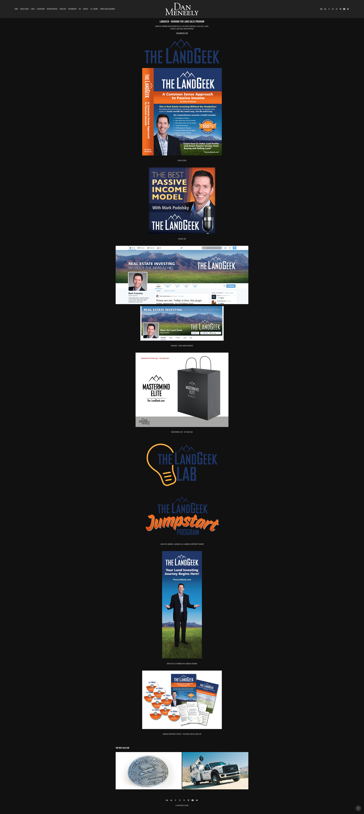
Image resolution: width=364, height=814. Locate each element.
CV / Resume (94, 9)
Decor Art (63, 9)
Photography (72, 9)
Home (16, 9)
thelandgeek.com (182, 33)
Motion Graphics (52, 9)
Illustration (41, 9)
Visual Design (24, 9)
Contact (85, 9)
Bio (80, 9)
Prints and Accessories (107, 9)
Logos (33, 9)
